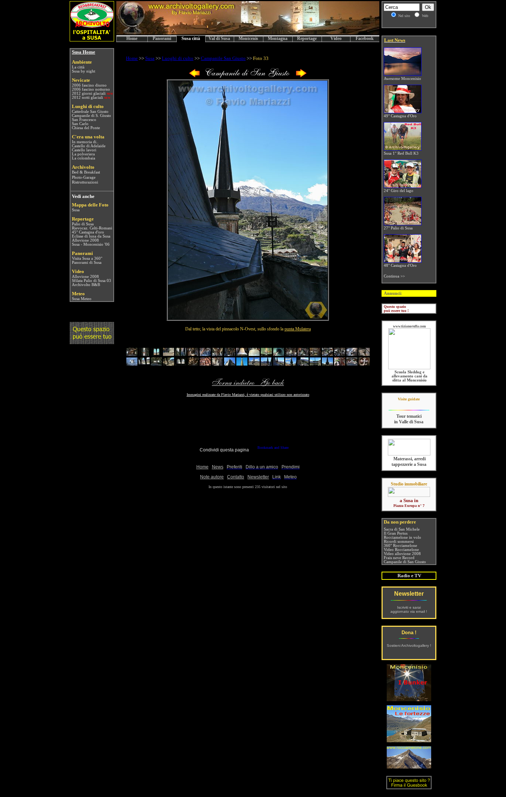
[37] (327, 364)
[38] (339, 364)
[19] (351, 354)
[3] (156, 354)
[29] (229, 364)
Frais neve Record (399, 558)
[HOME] (247, 33)
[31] (254, 364)
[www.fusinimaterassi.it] (409, 454)
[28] (217, 364)
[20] (364, 354)
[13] (278, 354)
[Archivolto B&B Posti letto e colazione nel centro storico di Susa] (92, 39)
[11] (254, 354)
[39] (351, 364)
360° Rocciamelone (400, 546)
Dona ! (409, 632)
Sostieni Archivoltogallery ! (409, 645)
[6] (193, 354)
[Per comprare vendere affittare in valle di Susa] (409, 495)
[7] (205, 354)
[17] (327, 354)
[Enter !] (92, 342)
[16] (315, 354)
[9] (229, 354)
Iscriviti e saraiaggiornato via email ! (408, 609)
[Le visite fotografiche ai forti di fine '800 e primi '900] (409, 740)
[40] (364, 364)
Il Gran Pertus (395, 533)
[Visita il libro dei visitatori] (408, 786)
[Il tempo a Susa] (71, 299)
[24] (168, 364)
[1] (131, 354)
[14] (290, 354)
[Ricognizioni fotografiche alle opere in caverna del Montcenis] (409, 699)
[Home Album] (248, 76)
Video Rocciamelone (401, 550)
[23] (156, 364)
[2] (144, 354)
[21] (131, 364)
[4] (168, 354)
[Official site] (409, 404)
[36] (315, 364)
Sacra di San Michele (402, 529)
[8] (217, 354)
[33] (278, 364)
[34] (290, 364)
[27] (205, 364)
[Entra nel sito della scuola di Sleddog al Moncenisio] (409, 368)
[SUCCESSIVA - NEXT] (301, 76)
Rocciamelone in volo (402, 537)
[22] (144, 364)
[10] (241, 354)
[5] (180, 354)
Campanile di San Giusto (405, 562)
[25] (180, 364)
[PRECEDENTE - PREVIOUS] (194, 76)
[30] (241, 364)
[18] (339, 354)
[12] (266, 354)
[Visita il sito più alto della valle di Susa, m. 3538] (409, 766)
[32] (266, 364)
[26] (193, 364)
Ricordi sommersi (399, 541)
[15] (303, 354)
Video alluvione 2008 (402, 554)
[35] (303, 364)
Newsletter (409, 594)
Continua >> (394, 276)
